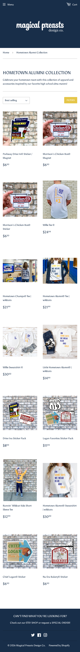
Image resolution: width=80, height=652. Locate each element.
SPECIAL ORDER (61, 622)
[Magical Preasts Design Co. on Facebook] (39, 635)
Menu (10, 4)
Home (6, 52)
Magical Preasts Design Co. (30, 645)
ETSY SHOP (32, 622)
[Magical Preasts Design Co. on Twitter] (33, 635)
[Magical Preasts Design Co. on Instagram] (45, 635)
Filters (71, 100)
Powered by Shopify (59, 645)
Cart (74, 4)
